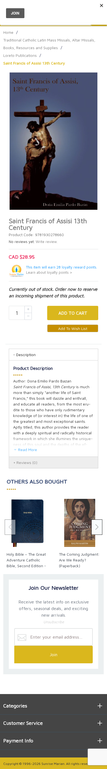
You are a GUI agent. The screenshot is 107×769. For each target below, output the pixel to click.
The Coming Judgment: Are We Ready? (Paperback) (79, 560)
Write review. (47, 242)
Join (53, 654)
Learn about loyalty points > (49, 272)
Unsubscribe (53, 622)
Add (72, 313)
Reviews (26, 462)
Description (26, 354)
